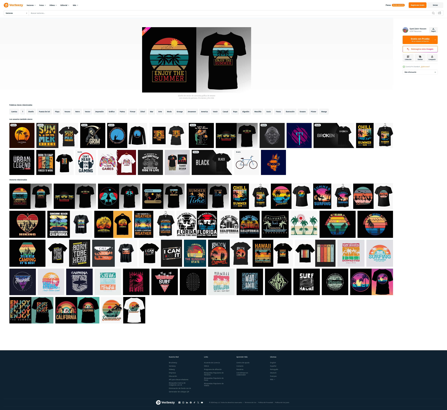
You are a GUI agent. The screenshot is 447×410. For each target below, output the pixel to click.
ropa (235, 111)
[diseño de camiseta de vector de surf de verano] (332, 196)
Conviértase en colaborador (242, 374)
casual (225, 111)
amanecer (192, 111)
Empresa (172, 373)
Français (273, 376)
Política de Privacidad (265, 402)
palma (122, 111)
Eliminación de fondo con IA (180, 388)
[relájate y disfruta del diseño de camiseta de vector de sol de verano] (374, 135)
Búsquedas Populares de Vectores (214, 374)
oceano (303, 111)
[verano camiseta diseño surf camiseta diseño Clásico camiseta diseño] (196, 224)
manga (324, 111)
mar (151, 111)
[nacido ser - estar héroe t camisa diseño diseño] (68, 253)
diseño (31, 111)
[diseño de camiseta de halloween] (168, 135)
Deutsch (273, 373)
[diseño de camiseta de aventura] (373, 196)
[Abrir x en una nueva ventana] (198, 402)
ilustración (290, 111)
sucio (268, 111)
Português (274, 369)
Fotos (41, 5)
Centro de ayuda (242, 362)
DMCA (206, 366)
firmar (132, 111)
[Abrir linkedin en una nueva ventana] (187, 402)
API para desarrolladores (178, 379)
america (204, 111)
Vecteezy (172, 366)
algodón (245, 111)
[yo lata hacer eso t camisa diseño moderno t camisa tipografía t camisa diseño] (160, 253)
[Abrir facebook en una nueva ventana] (179, 402)
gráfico (112, 111)
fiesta (278, 111)
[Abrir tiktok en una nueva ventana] (194, 402)
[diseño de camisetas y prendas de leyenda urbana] (21, 162)
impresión (99, 111)
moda (169, 111)
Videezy (172, 369)
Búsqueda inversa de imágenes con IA (177, 384)
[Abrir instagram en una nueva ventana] (183, 402)
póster (313, 111)
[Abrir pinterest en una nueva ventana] (191, 402)
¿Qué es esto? (425, 67)
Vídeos (52, 5)
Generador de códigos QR (179, 392)
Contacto (239, 366)
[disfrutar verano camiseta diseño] (229, 253)
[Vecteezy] (13, 5)
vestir (215, 111)
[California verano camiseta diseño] (275, 224)
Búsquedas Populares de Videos (214, 384)
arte (160, 111)
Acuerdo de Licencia (212, 362)
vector (87, 111)
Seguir (433, 31)
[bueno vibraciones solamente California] (77, 310)
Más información (410, 72)
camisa (14, 111)
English (273, 362)
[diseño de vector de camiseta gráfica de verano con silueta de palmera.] (237, 135)
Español (273, 366)
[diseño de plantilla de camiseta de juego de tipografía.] (86, 162)
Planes (388, 5)
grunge (180, 111)
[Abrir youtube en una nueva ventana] (202, 402)
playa (57, 111)
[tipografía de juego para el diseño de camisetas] (117, 162)
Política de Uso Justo (282, 402)
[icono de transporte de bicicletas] (246, 162)
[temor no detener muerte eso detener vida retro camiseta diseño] (113, 224)
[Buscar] (433, 13)
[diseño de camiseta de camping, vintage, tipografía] (55, 162)
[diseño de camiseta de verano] (291, 196)
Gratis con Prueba (420, 39)
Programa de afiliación (213, 369)
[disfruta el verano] (31, 310)
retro (77, 111)
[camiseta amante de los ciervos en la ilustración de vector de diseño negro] (177, 162)
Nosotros (239, 369)
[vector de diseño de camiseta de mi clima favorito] (154, 224)
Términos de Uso (250, 402)
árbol (142, 111)
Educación (173, 376)
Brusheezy (173, 362)
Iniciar (435, 5)
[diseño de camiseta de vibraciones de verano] (57, 135)
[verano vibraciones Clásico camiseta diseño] (371, 282)
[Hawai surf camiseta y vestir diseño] (108, 282)
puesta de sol (44, 111)
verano (67, 111)
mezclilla (257, 111)
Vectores (30, 5)
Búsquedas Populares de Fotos (214, 379)
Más (74, 5)
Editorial (63, 5)
